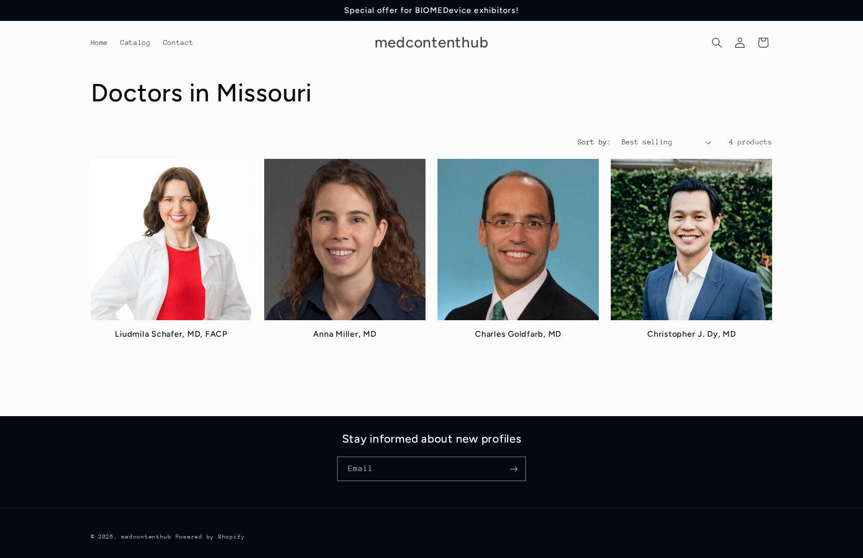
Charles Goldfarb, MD (518, 334)
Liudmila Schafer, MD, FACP (171, 334)
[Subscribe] (513, 469)
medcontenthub (146, 537)
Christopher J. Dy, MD (691, 334)
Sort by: (594, 142)
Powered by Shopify (210, 537)
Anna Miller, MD (344, 334)
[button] (716, 42)
